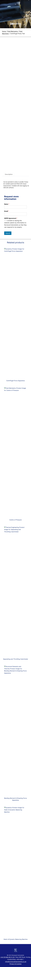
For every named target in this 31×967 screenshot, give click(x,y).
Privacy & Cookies (15, 964)
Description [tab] (9, 174)
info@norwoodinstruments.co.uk (15, 961)
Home (4, 31)
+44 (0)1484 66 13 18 (7, 957)
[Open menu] (15, 4)
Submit (8, 233)
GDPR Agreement (10, 218)
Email (6, 211)
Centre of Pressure (15, 520)
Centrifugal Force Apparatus (15, 380)
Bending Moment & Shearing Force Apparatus (15, 799)
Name (6, 204)
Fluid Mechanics (12, 31)
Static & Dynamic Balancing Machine (15, 939)
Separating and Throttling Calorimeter (15, 659)
